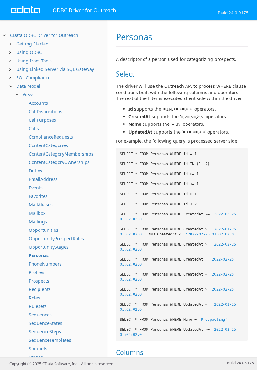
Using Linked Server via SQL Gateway (55, 69)
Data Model (28, 86)
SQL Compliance (33, 78)
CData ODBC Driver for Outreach (44, 35)
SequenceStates (45, 323)
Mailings (38, 222)
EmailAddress (43, 179)
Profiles (36, 272)
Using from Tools (34, 61)
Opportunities (43, 230)
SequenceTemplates (50, 340)
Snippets (38, 349)
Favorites (38, 196)
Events (36, 188)
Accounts (38, 103)
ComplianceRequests (51, 137)
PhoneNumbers (45, 264)
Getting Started (32, 44)
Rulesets (38, 306)
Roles (34, 298)
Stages (36, 357)
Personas (39, 255)
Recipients (40, 289)
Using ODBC (29, 52)
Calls (34, 128)
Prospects (39, 281)
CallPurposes (42, 120)
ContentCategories (48, 145)
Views (28, 95)
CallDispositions (45, 111)
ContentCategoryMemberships (61, 154)
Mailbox (37, 213)
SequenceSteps (45, 332)
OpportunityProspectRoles (56, 238)
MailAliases (41, 205)
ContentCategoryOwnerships (59, 162)
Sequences (40, 315)
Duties (35, 171)
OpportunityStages (49, 247)
